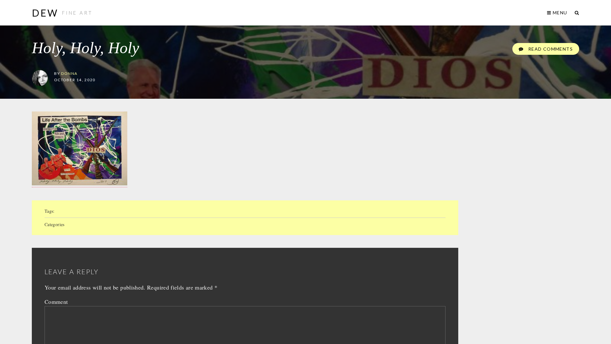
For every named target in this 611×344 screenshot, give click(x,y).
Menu (559, 12)
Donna (69, 73)
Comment (56, 301)
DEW (45, 12)
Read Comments (550, 49)
